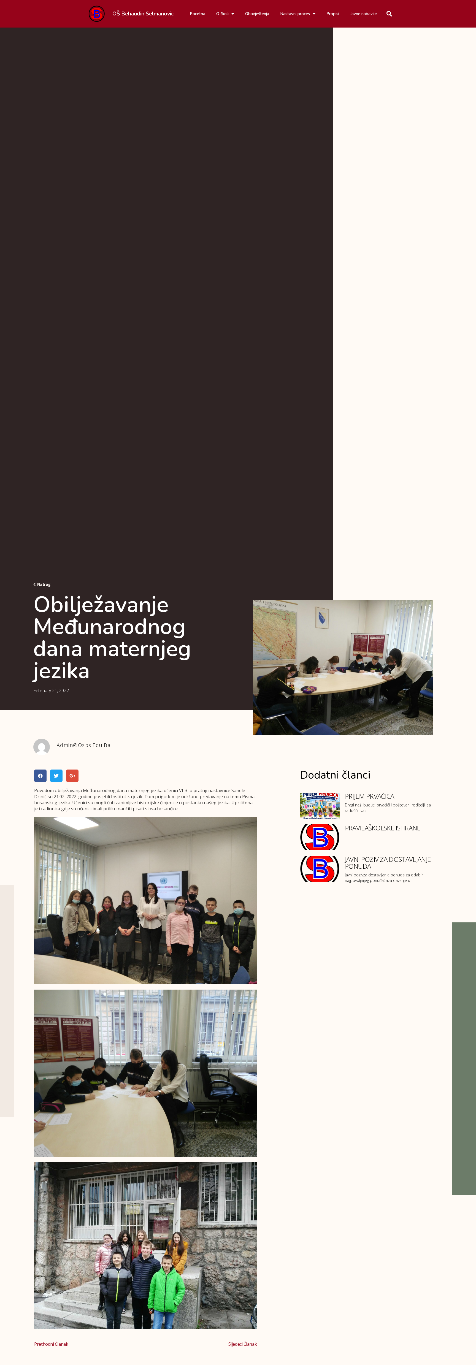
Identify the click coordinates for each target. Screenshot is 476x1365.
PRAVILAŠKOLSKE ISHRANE (383, 827)
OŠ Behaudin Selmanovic (143, 13)
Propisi (332, 14)
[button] (42, 584)
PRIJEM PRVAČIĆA (369, 796)
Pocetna (197, 14)
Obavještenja (257, 14)
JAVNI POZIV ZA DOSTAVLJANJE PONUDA (388, 863)
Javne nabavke (363, 14)
